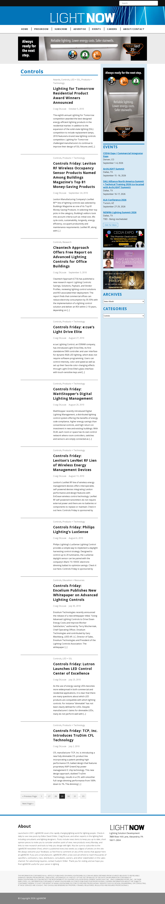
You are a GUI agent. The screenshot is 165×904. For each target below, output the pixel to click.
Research (67, 242)
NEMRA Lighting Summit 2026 (119, 212)
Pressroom (41, 29)
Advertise (79, 29)
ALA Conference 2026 (114, 199)
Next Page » (27, 803)
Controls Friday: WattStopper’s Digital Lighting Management (73, 394)
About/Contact (134, 29)
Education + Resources (73, 580)
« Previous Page (29, 796)
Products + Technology (74, 158)
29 (62, 796)
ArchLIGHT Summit (113, 168)
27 (49, 796)
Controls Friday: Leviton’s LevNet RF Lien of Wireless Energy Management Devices (75, 462)
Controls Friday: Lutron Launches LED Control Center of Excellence (74, 669)
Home (24, 29)
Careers (112, 29)
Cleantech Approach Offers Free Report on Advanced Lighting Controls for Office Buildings (72, 256)
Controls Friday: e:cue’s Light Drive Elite (73, 329)
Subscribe (61, 29)
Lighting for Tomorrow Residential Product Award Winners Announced (73, 95)
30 (68, 796)
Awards (56, 79)
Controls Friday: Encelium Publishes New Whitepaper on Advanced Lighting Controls (75, 592)
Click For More (111, 225)
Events (96, 29)
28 (56, 796)
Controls (65, 79)
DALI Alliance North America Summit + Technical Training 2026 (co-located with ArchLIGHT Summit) (123, 184)
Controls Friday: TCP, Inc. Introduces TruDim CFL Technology (75, 735)
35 (83, 796)
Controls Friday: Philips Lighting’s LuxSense (74, 529)
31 (75, 796)
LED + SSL (75, 79)
